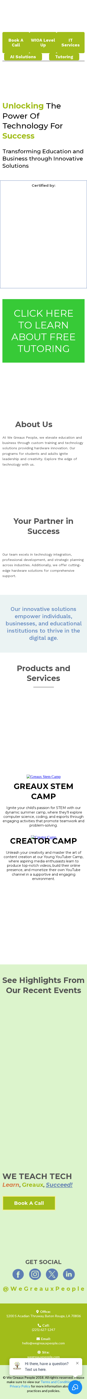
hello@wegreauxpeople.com (43, 1343)
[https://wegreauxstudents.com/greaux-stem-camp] (44, 776)
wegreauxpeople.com (43, 1357)
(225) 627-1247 (43, 1330)
